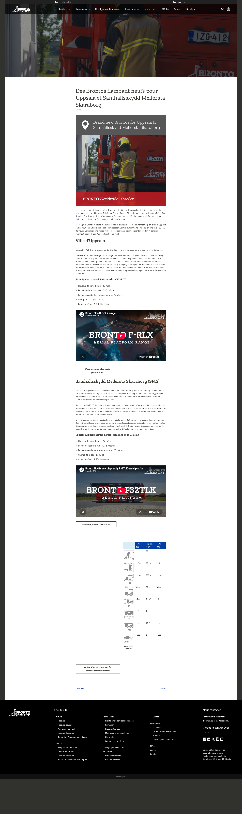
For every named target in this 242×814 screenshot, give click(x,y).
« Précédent (81, 688)
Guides (156, 716)
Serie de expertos (112, 759)
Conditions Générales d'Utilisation (217, 759)
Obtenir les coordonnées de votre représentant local (97, 669)
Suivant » (162, 688)
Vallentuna (80, 219)
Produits (63, 9)
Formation (109, 725)
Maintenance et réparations (117, 733)
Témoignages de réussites (107, 9)
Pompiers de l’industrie (67, 747)
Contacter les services (114, 741)
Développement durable (163, 739)
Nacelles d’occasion (66, 733)
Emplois (156, 735)
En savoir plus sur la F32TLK (96, 524)
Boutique (190, 9)
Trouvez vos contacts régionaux (216, 720)
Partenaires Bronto (113, 755)
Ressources (130, 9)
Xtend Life (109, 737)
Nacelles (61, 720)
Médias (165, 9)
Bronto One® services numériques (72, 737)
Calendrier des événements (164, 731)
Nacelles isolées (65, 725)
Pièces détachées (112, 729)
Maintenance (81, 9)
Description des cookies (213, 752)
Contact (177, 9)
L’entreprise (149, 9)
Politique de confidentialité (214, 755)
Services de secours (66, 751)
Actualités (157, 727)
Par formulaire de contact (213, 716)
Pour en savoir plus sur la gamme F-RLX (97, 371)
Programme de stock (66, 729)
